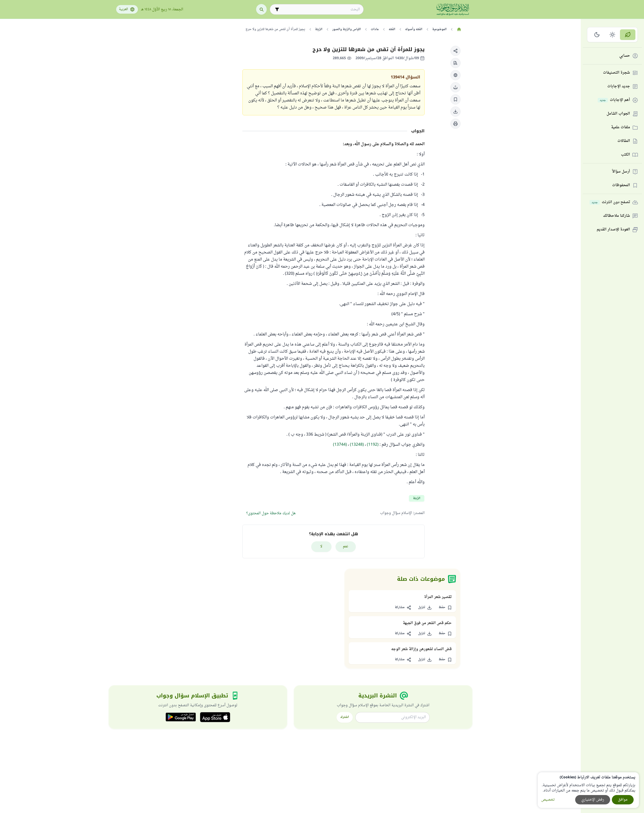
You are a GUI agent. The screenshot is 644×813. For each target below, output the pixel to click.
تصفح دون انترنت (611, 202)
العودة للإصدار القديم (613, 229)
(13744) (340, 444)
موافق (623, 799)
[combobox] (320, 9)
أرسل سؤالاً (621, 171)
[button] (455, 51)
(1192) (373, 444)
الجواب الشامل (618, 114)
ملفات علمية (620, 127)
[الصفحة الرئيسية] (459, 29)
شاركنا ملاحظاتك (616, 216)
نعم (345, 546)
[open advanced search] (277, 9)
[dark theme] (597, 34)
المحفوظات (621, 185)
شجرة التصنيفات (616, 73)
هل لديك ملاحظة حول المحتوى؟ (271, 513)
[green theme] (627, 34)
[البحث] (261, 9)
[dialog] (588, 790)
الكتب (625, 155)
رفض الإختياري (592, 799)
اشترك (344, 717)
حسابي (624, 56)
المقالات (623, 141)
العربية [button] (123, 9)
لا (321, 546)
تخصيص (548, 799)
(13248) (357, 444)
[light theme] (612, 34)
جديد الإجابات (618, 86)
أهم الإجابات (615, 100)
